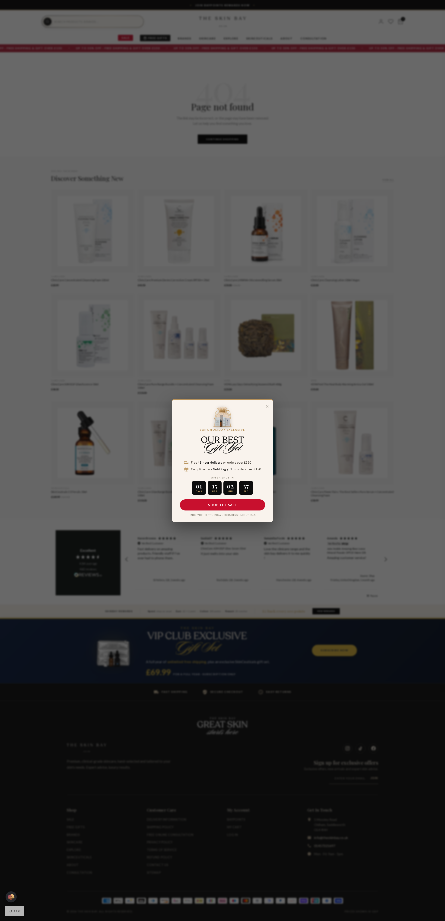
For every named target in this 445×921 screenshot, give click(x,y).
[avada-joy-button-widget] (11, 896)
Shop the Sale (222, 505)
